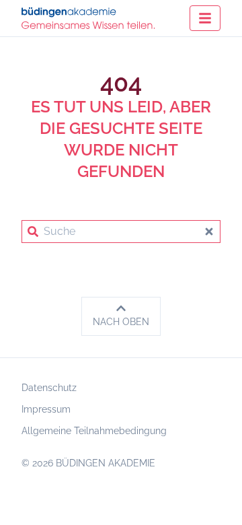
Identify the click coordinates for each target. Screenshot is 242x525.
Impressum (46, 409)
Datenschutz (49, 387)
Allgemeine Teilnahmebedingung (94, 430)
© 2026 (88, 463)
